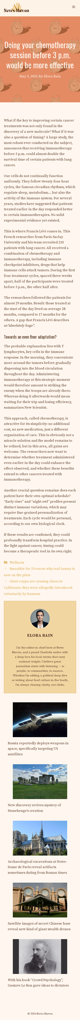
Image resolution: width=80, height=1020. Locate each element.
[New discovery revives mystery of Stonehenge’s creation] (40, 796)
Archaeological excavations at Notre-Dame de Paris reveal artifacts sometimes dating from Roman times (37, 867)
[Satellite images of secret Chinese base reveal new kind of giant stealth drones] (40, 914)
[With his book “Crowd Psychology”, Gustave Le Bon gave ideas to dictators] (40, 971)
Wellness (17, 562)
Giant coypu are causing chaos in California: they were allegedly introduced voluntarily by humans (38, 587)
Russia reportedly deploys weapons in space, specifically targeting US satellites (38, 749)
